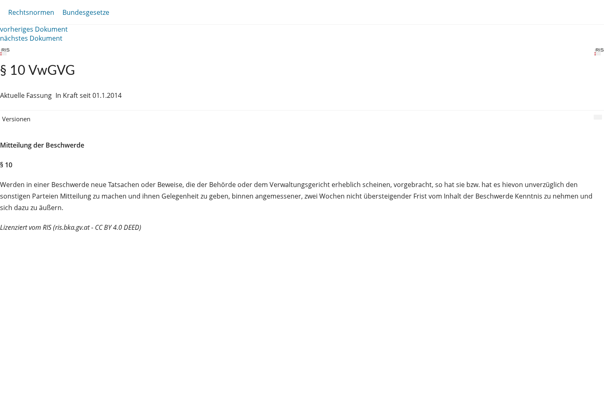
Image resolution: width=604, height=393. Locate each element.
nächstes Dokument (31, 38)
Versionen (16, 119)
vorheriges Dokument (34, 29)
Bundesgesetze (85, 12)
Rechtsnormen (31, 12)
